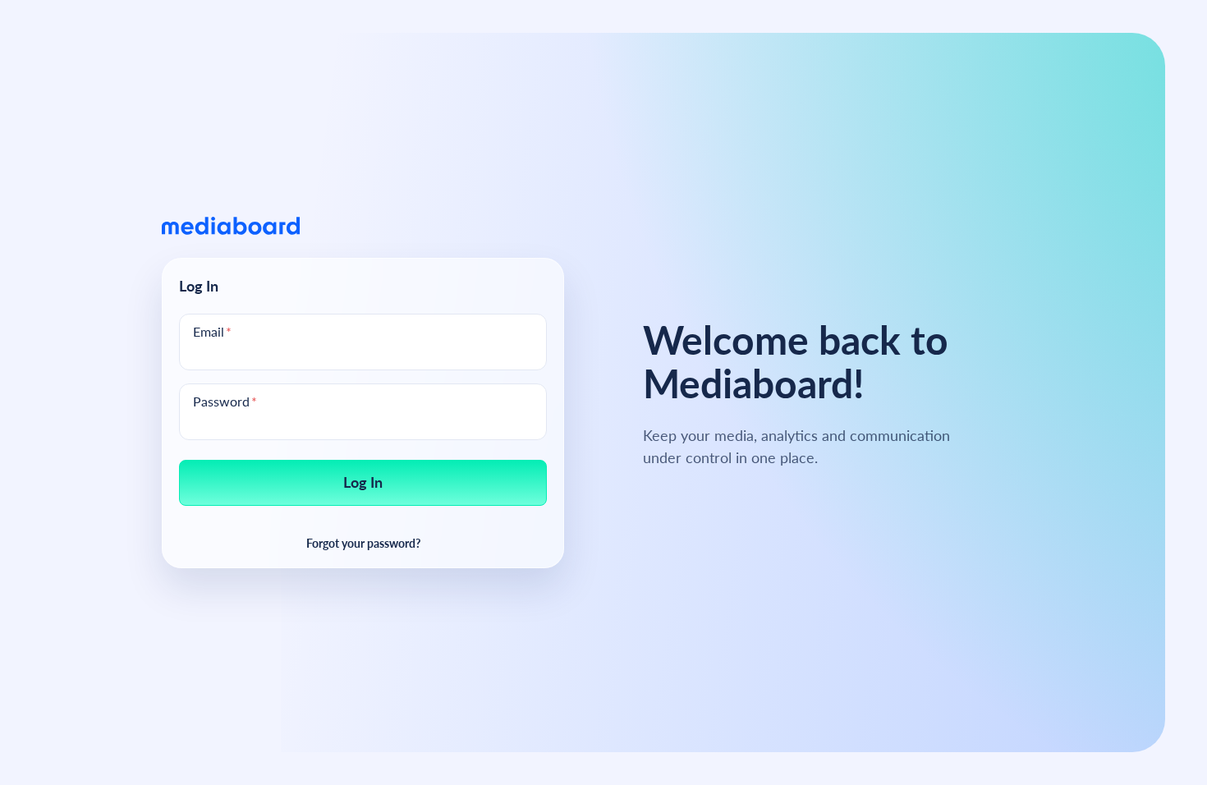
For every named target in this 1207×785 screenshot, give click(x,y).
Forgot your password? (363, 542)
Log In (363, 481)
